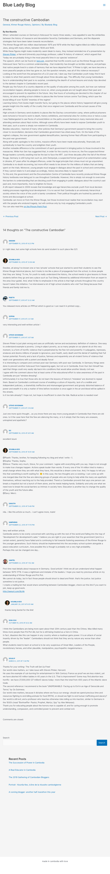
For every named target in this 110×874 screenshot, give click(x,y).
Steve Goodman (16, 335)
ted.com (40, 61)
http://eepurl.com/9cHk (13, 591)
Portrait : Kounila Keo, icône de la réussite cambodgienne (35, 785)
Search (6, 738)
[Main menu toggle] (104, 5)
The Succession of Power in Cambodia (26, 762)
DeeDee (12, 241)
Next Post (101, 216)
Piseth (11, 298)
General (6, 25)
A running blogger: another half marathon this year (32, 792)
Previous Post (10, 216)
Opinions (36, 25)
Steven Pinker (9, 54)
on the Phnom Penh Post (35, 206)
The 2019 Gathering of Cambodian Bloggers (29, 777)
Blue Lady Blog (19, 5)
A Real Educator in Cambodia (22, 770)
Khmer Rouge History (21, 25)
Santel (12, 560)
